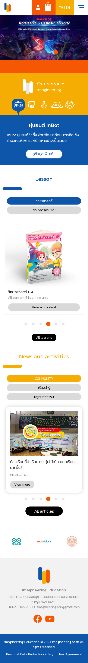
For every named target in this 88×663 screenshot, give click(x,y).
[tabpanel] (44, 139)
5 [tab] (55, 324)
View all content (44, 307)
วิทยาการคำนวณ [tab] (44, 210)
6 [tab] (62, 324)
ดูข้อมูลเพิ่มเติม (44, 154)
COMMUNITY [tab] (44, 378)
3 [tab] (47, 52)
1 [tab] (32, 52)
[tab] (18, 105)
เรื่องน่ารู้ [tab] (44, 387)
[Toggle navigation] (79, 7)
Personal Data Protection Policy (29, 654)
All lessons (44, 337)
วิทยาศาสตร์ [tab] (44, 200)
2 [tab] (40, 52)
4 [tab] (55, 52)
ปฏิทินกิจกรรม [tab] (44, 396)
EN (68, 7)
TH (61, 7)
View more (22, 484)
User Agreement (70, 654)
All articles (44, 511)
